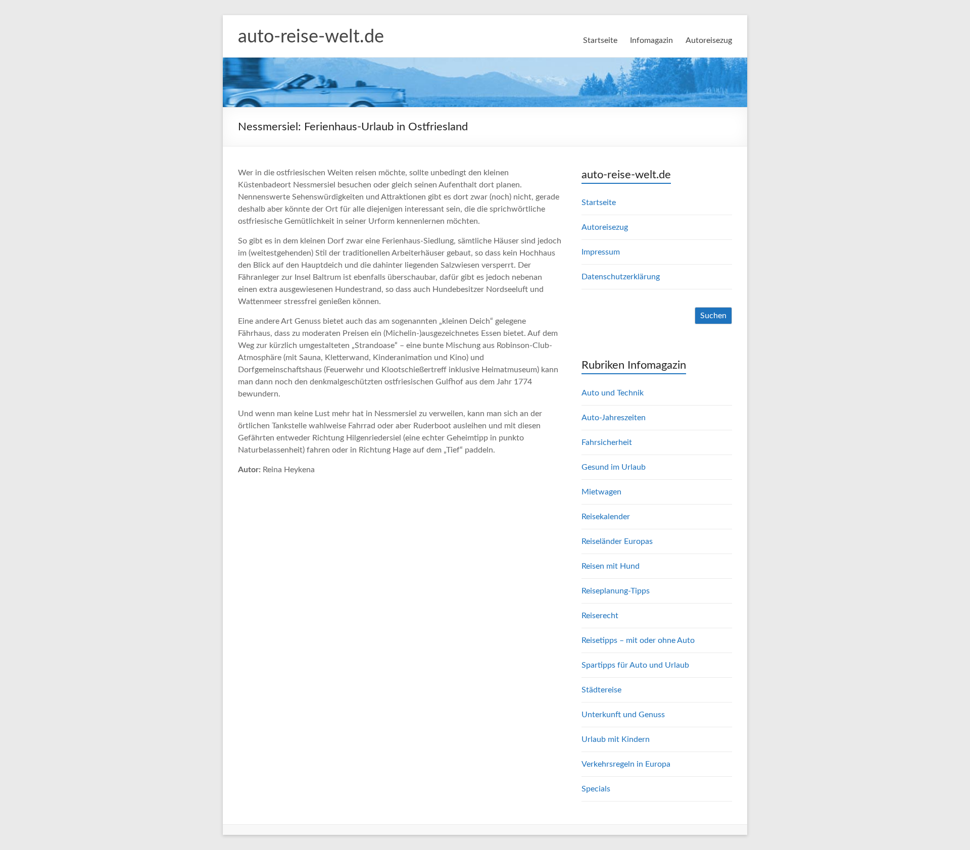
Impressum (600, 252)
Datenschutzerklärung (620, 277)
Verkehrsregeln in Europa (625, 764)
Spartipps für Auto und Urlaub (635, 665)
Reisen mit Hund (610, 566)
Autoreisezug (709, 40)
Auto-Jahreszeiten (613, 418)
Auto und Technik (612, 393)
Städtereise (601, 690)
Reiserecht (599, 616)
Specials (595, 789)
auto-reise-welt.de (311, 37)
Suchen (713, 316)
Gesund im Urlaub (613, 467)
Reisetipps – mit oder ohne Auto (638, 640)
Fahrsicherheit (606, 442)
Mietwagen (601, 492)
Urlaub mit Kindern (615, 739)
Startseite (600, 40)
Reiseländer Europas (617, 541)
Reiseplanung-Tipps (615, 591)
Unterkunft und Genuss (623, 715)
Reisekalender (605, 517)
